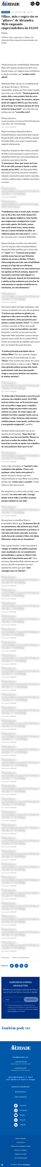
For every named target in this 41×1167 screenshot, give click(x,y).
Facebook (23, 1105)
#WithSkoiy (26, 1164)
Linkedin (23, 1125)
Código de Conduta (20, 1154)
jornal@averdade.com (20, 1057)
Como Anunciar (20, 1097)
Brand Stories (20, 1092)
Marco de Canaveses (20, 958)
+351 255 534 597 (20, 1068)
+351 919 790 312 (20, 1062)
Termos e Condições (21, 1150)
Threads (22, 1120)
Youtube (22, 1115)
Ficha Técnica (21, 1142)
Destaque (5, 958)
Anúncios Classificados (20, 1087)
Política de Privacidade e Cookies (20, 1146)
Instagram (23, 1110)
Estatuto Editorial (20, 1138)
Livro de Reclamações (20, 1158)
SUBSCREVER (31, 999)
